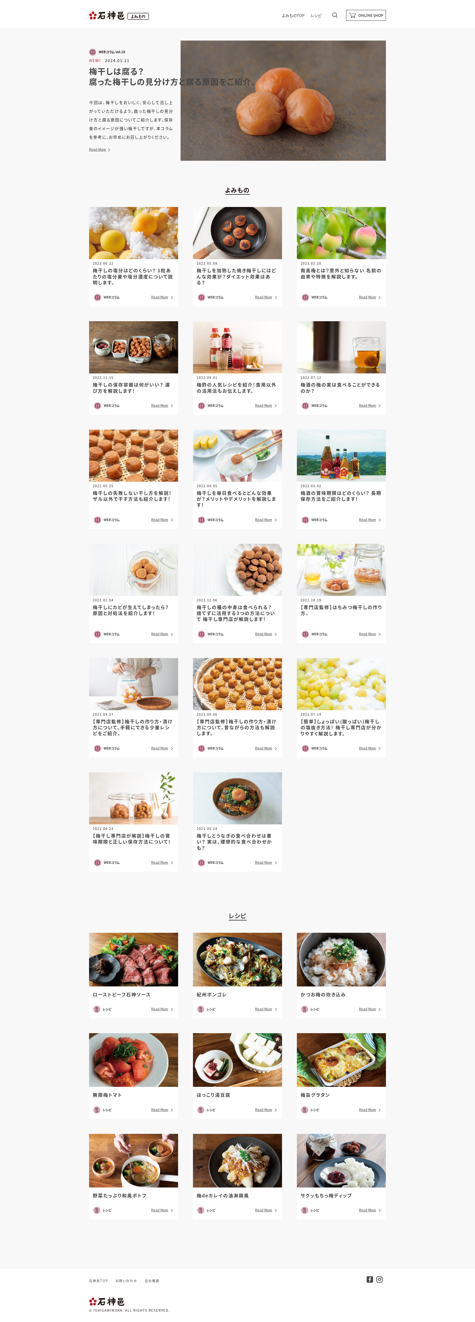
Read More (97, 149)
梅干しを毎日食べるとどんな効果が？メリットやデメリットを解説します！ (236, 498)
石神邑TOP (98, 1280)
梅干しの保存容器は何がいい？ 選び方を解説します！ (131, 387)
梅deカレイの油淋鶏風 (223, 1195)
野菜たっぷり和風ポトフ (120, 1195)
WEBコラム (112, 297)
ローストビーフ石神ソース (122, 994)
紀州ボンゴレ (212, 994)
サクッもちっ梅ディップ (326, 1195)
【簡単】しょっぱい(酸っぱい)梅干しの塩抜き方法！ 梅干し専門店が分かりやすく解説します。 (341, 727)
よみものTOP (293, 15)
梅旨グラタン (315, 1094)
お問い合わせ (126, 1280)
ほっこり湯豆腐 (214, 1094)
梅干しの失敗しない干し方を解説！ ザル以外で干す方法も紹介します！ (132, 495)
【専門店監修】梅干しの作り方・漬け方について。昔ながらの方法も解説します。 (237, 727)
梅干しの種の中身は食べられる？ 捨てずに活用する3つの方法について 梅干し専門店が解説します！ (236, 613)
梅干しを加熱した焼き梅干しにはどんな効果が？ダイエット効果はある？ (236, 276)
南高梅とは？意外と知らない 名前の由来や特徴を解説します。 (341, 273)
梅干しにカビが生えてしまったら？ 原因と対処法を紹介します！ (131, 610)
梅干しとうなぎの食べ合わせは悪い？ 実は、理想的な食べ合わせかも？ (234, 841)
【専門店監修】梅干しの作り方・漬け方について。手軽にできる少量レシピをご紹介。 (133, 727)
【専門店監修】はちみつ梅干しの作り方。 (341, 610)
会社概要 (152, 1280)
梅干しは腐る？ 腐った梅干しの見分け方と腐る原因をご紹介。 (172, 76)
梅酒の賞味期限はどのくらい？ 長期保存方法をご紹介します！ (341, 495)
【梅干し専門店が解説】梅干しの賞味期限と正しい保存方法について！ (132, 838)
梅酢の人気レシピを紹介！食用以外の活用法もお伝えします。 (237, 387)
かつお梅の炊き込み (323, 994)
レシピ (316, 15)
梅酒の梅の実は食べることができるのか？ (340, 387)
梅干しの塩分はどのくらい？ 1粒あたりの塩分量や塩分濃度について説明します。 (133, 276)
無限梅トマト (107, 1094)
